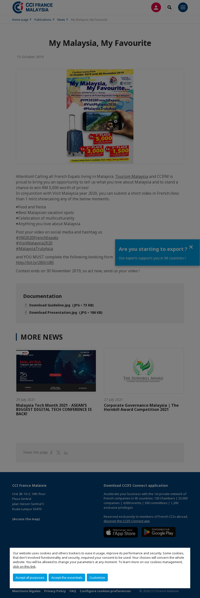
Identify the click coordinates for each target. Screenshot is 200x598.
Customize (97, 577)
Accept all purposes (30, 577)
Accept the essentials (66, 577)
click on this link (24, 566)
